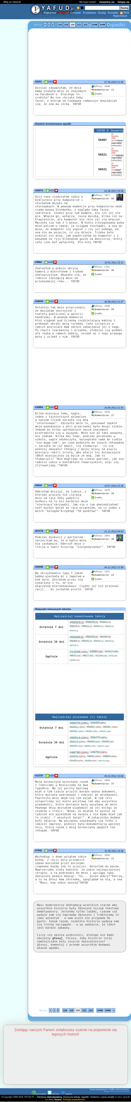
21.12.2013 (110, 531)
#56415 (103, 746)
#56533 (92, 622)
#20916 (111, 651)
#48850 (110, 756)
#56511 (109, 626)
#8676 (75, 655)
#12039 (79, 651)
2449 (102, 24)
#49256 (77, 756)
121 (79, 24)
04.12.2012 (110, 567)
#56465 (105, 636)
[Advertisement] (15, 551)
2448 (94, 24)
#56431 (87, 641)
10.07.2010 (110, 485)
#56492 (77, 731)
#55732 (109, 641)
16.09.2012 (110, 407)
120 (72, 24)
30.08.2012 (110, 301)
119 (66, 24)
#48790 (79, 752)
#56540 (76, 746)
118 (60, 24)
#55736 (74, 645)
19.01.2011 (111, 262)
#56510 (74, 631)
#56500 (105, 731)
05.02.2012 (110, 776)
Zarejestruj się (106, 2)
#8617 (88, 655)
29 (104, 309)
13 (104, 858)
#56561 (105, 622)
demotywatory (54, 1097)
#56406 (77, 637)
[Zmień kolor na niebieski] (74, 7)
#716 (113, 656)
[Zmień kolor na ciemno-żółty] (78, 7)
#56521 (87, 626)
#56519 (75, 626)
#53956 (91, 761)
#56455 (98, 722)
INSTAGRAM (41, 1094)
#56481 (110, 727)
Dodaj (102, 12)
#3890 (96, 651)
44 (104, 198)
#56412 (77, 741)
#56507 (98, 626)
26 (104, 270)
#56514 (79, 737)
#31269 (101, 655)
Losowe (76, 12)
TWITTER (55, 1094)
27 (104, 415)
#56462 (108, 741)
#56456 (94, 727)
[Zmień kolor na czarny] (82, 7)
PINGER (68, 1094)
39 (104, 539)
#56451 (98, 641)
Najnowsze (120, 15)
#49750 (99, 752)
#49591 (94, 756)
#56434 (92, 636)
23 (104, 575)
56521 (102, 154)
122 (85, 24)
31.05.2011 (111, 851)
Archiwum (89, 12)
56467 (102, 140)
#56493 (92, 731)
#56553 (77, 622)
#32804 (74, 660)
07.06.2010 (110, 82)
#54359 (76, 760)
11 (104, 89)
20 (104, 493)
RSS (126, 12)
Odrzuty (63, 12)
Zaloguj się (123, 2)
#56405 (75, 641)
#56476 (79, 723)
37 (104, 783)
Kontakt (113, 12)
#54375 (104, 761)
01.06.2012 (110, 191)
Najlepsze (50, 12)
